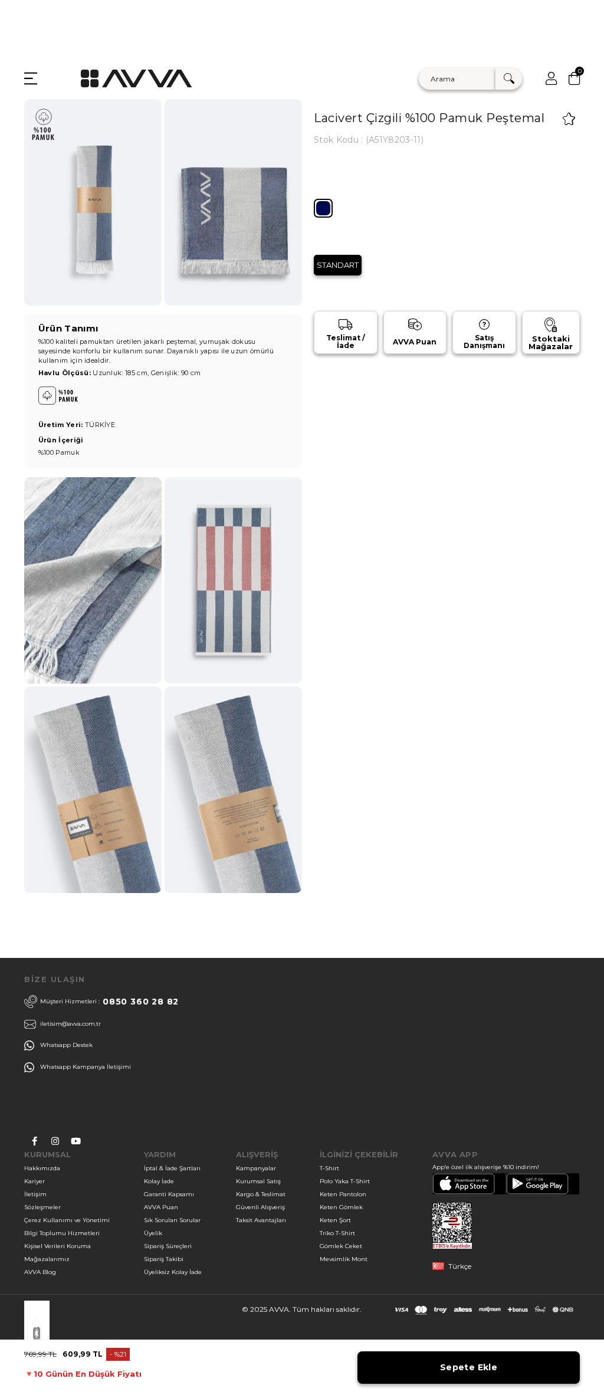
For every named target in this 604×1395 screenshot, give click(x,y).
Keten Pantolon (343, 1194)
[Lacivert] (323, 208)
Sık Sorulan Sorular (172, 1220)
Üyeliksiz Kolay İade (173, 1272)
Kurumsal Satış (258, 1181)
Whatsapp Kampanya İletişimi (85, 1067)
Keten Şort (335, 1220)
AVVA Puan (161, 1207)
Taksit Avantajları (261, 1220)
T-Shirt (329, 1168)
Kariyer (34, 1181)
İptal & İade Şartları (172, 1168)
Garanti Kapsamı (169, 1194)
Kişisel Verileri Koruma (57, 1246)
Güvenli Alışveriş (260, 1207)
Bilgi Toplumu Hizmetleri (62, 1233)
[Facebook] (34, 1141)
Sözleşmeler (42, 1207)
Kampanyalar (256, 1168)
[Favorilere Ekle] (569, 119)
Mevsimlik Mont (343, 1259)
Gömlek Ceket (341, 1246)
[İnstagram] (55, 1141)
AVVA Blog (40, 1272)
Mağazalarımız (47, 1259)
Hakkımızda (42, 1168)
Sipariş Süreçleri (168, 1246)
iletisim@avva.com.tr (70, 1024)
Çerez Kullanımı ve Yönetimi (67, 1220)
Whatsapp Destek (66, 1045)
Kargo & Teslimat (260, 1194)
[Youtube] (75, 1141)
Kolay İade (159, 1181)
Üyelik (153, 1233)
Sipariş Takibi (163, 1259)
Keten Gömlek (341, 1207)
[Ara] (508, 79)
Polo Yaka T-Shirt (345, 1181)
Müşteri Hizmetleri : (109, 1001)
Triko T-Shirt (337, 1233)
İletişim (35, 1194)
